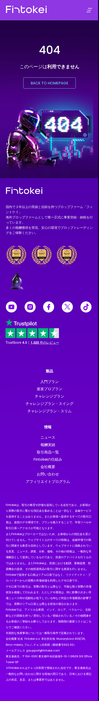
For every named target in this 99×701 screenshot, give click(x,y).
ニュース (48, 437)
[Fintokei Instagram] (30, 307)
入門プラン (49, 381)
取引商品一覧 (48, 452)
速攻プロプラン (49, 389)
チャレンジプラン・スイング (49, 403)
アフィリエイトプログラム (48, 481)
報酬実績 (48, 444)
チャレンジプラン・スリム (49, 411)
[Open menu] (89, 10)
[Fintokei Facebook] (48, 307)
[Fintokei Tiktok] (86, 307)
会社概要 (48, 466)
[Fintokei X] (67, 307)
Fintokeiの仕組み (47, 459)
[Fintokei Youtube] (11, 307)
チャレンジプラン (49, 396)
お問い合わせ (48, 474)
